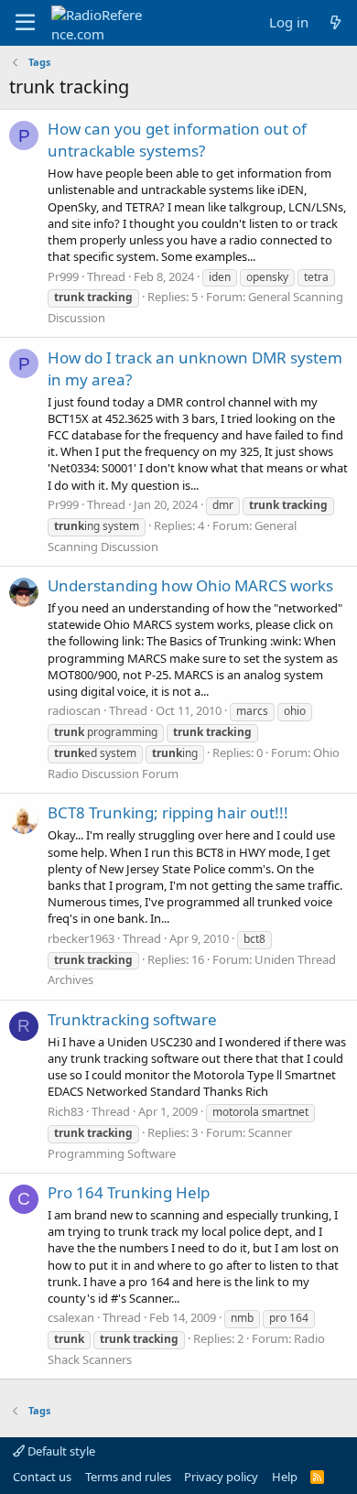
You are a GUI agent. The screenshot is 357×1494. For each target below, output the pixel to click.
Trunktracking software (132, 1019)
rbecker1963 (81, 938)
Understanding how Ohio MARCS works (190, 585)
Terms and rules (128, 1476)
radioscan (74, 710)
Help (285, 1476)
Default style (60, 1451)
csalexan (71, 1317)
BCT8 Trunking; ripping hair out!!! (168, 812)
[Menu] (25, 23)
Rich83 (65, 1111)
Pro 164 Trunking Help (129, 1192)
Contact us (42, 1476)
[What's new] (335, 22)
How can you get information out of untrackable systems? (177, 139)
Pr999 (63, 276)
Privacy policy (221, 1476)
